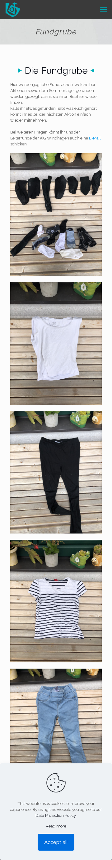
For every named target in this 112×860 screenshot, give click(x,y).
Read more (56, 826)
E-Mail (94, 138)
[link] (56, 214)
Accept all (56, 842)
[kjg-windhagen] (13, 9)
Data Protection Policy (55, 815)
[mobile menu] (103, 9)
